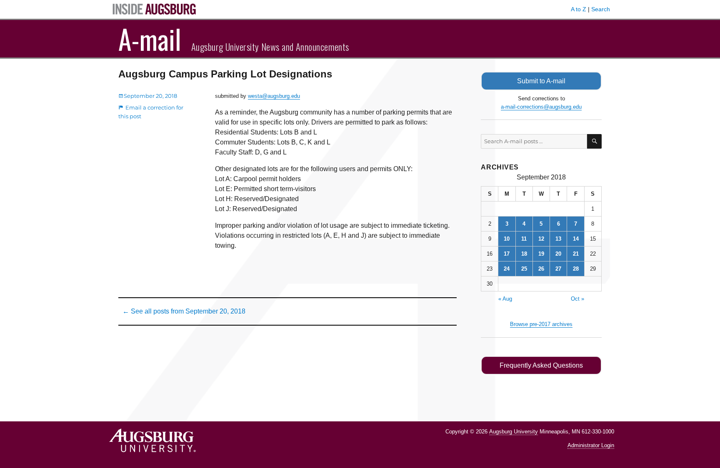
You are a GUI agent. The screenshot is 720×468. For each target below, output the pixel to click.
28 (576, 269)
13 (558, 239)
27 (558, 269)
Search (600, 9)
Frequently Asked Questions (541, 365)
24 (507, 269)
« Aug (505, 299)
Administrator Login (591, 445)
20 (558, 254)
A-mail (149, 38)
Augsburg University (513, 431)
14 (576, 239)
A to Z (578, 9)
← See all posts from (183, 311)
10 (507, 239)
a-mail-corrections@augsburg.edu (541, 107)
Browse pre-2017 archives (541, 324)
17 (507, 254)
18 (524, 254)
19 (541, 254)
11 (524, 239)
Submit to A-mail (541, 81)
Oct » (577, 299)
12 (541, 239)
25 (524, 269)
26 (541, 269)
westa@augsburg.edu (274, 96)
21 (576, 254)
